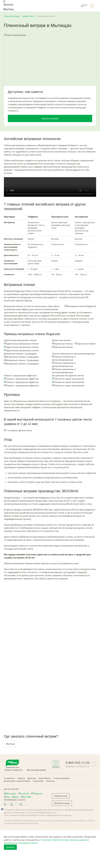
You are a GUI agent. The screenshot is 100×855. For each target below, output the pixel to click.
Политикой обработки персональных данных (64, 839)
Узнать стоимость (13, 769)
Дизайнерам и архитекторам (17, 781)
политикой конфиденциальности (42, 812)
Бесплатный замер (36, 769)
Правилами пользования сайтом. (21, 843)
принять (10, 847)
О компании (9, 778)
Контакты (50, 781)
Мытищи (10, 743)
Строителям (38, 781)
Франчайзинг (45, 778)
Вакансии (31, 778)
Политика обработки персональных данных (23, 820)
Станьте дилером (61, 778)
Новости (21, 778)
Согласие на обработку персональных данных (65, 820)
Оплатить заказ (62, 803)
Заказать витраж (50, 118)
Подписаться (60, 795)
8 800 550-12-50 (77, 762)
